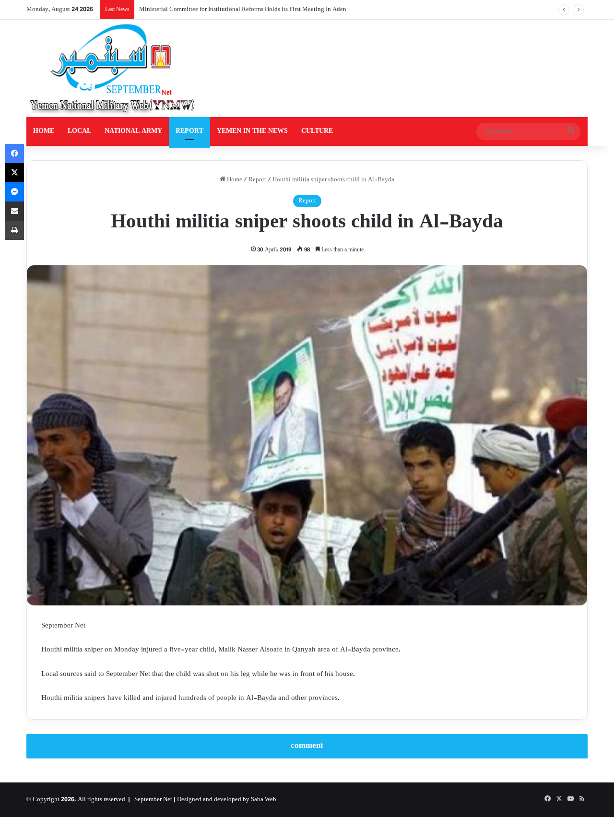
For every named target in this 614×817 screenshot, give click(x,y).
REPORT (189, 131)
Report (257, 180)
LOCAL (79, 131)
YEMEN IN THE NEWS (252, 131)
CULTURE (317, 131)
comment (307, 746)
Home (233, 180)
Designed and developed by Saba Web (226, 799)
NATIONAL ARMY (133, 131)
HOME (43, 131)
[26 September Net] (113, 68)
